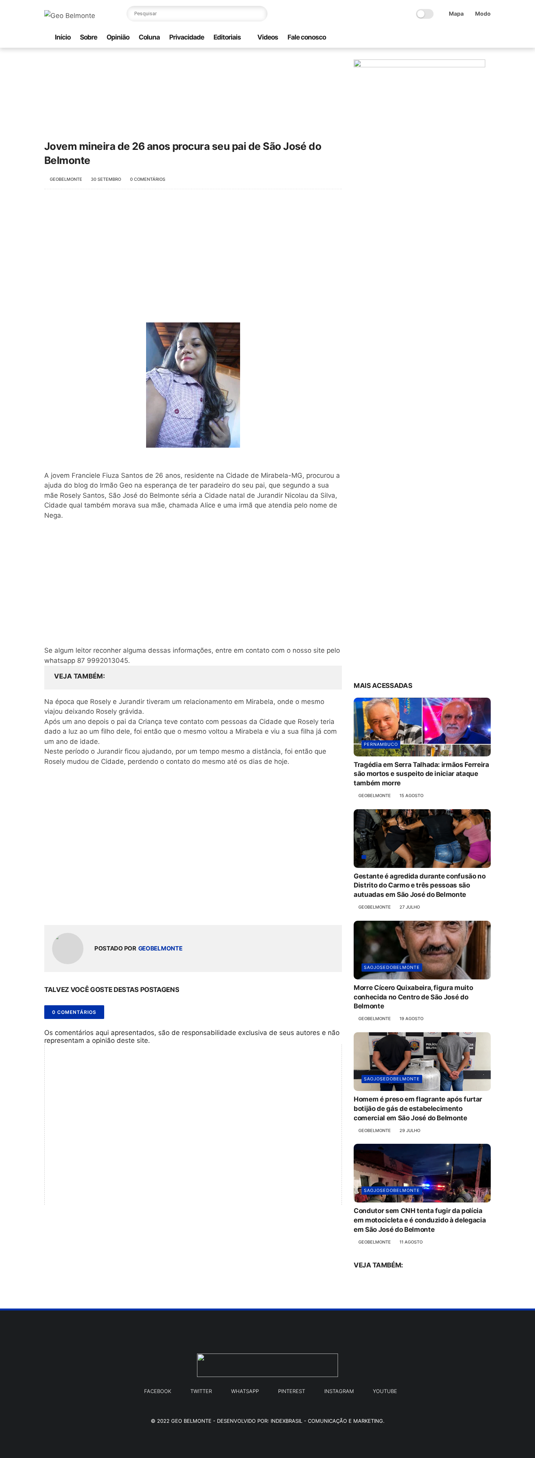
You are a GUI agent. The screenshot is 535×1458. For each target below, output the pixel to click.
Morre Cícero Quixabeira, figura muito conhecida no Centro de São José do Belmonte (413, 997)
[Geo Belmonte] (69, 16)
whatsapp (245, 1391)
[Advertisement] (193, 260)
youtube (385, 1391)
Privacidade (186, 37)
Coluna (149, 37)
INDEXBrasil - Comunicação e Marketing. (328, 1421)
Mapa (456, 13)
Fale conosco (306, 37)
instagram (339, 1391)
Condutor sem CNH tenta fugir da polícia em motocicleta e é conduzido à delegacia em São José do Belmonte (420, 1220)
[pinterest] (474, 37)
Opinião (118, 37)
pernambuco (381, 744)
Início (62, 37)
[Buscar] (260, 14)
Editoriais (227, 37)
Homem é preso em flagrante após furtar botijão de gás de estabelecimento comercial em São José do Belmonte (418, 1108)
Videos (267, 37)
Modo (483, 13)
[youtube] (486, 37)
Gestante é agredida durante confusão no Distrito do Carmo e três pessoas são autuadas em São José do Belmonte (420, 885)
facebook (157, 1391)
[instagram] (436, 37)
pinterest (291, 1391)
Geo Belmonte (191, 1421)
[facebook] (448, 37)
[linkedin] (114, 906)
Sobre (88, 37)
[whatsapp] (423, 37)
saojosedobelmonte (392, 967)
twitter (201, 1391)
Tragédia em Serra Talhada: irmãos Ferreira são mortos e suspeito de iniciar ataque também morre (421, 774)
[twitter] (461, 37)
